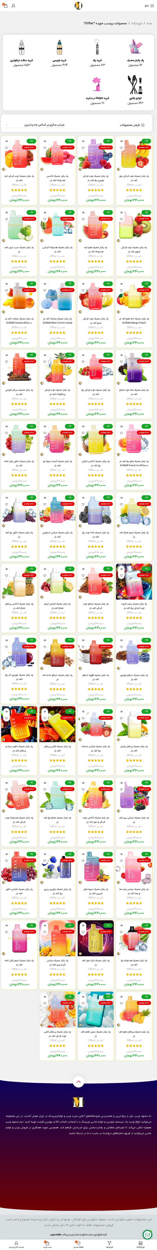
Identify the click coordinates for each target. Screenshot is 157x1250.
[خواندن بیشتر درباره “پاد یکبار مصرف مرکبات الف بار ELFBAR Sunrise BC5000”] (6, 283)
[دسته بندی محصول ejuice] (59, 53)
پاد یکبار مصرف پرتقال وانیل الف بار (134, 750)
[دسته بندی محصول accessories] (135, 91)
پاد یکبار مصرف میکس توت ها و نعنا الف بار (134, 893)
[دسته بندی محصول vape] (97, 91)
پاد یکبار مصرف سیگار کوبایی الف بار (19, 394)
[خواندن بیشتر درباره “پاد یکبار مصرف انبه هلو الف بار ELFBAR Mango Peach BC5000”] (121, 283)
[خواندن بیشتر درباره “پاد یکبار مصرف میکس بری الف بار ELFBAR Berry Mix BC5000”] (121, 782)
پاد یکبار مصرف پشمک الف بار (57, 323)
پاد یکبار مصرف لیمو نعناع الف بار (134, 537)
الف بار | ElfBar (134, 185)
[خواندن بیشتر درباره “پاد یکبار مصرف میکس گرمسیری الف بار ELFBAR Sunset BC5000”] (44, 925)
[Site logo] (78, 5)
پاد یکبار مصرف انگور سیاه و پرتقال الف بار (19, 750)
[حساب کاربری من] (13, 6)
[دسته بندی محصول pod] (97, 53)
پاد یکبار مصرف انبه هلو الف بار (134, 323)
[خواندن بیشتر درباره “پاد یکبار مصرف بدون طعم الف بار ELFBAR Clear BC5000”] (83, 997)
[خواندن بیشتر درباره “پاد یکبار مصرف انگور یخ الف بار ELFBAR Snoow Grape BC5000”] (6, 497)
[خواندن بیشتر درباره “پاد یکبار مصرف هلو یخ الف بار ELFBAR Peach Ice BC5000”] (121, 426)
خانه (149, 23)
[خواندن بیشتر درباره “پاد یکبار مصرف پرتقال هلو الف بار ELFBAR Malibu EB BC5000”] (121, 997)
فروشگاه (136, 23)
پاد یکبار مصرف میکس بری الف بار (134, 822)
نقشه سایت (55, 1235)
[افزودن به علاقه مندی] (121, 147)
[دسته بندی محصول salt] (22, 53)
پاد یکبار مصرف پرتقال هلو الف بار (134, 1036)
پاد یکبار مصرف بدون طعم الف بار (96, 1036)
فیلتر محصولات (130, 125)
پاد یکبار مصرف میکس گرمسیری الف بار (57, 965)
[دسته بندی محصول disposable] (135, 53)
